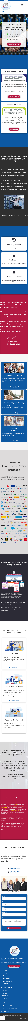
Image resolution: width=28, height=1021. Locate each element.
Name (4, 896)
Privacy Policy (23, 1018)
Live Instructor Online (14, 687)
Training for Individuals (14, 375)
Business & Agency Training (14, 403)
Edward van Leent (14, 810)
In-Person (14, 654)
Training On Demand (14, 720)
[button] (22, 5)
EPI (16, 804)
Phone (4, 907)
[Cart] (3, 11)
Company (4, 912)
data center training (18, 806)
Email (3, 902)
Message (4, 918)
